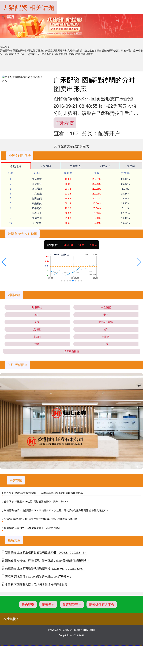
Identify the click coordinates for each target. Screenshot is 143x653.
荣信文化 (37, 218)
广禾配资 (64, 122)
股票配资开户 (71, 604)
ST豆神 (37, 222)
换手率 (131, 166)
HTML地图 (89, 630)
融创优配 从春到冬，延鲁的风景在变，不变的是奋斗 (32, 528)
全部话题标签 (71, 351)
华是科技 (37, 203)
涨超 (37, 344)
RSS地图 (77, 630)
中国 (105, 314)
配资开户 (48, 604)
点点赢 (37, 329)
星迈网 (37, 336)
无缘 (37, 322)
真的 (37, 314)
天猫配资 (28, 604)
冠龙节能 (37, 188)
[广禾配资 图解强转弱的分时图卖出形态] (23, 79)
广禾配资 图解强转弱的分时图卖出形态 (94, 84)
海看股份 (37, 213)
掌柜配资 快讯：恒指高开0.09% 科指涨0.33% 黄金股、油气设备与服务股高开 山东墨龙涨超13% (56, 510)
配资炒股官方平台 (101, 604)
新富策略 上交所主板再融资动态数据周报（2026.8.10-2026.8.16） (46, 552)
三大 (105, 344)
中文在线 (37, 193)
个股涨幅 (15, 166)
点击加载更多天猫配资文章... (71, 146)
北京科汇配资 (106, 322)
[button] (4, 262)
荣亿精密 (37, 179)
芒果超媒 (37, 208)
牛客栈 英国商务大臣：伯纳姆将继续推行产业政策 (36, 584)
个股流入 (75, 166)
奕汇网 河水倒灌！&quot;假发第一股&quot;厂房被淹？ (38, 576)
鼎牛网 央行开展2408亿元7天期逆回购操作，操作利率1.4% (36, 501)
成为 (105, 329)
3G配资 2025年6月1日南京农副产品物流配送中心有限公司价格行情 (40, 519)
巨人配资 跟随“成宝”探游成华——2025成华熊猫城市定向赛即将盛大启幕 (43, 492)
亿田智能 (37, 198)
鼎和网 (106, 336)
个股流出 (104, 166)
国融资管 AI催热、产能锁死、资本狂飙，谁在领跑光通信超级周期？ (47, 560)
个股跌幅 (45, 166)
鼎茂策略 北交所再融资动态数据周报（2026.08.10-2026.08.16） (45, 568)
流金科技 (37, 183)
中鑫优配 (106, 307)
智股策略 (37, 307)
